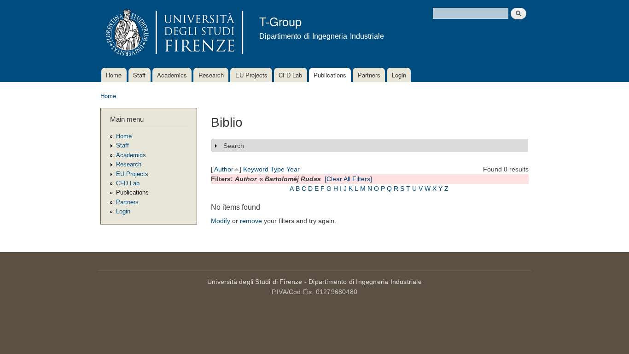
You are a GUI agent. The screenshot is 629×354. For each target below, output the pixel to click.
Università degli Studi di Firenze (255, 281)
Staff (139, 75)
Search (233, 145)
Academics (172, 75)
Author (223, 169)
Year (293, 169)
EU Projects (251, 75)
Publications (330, 75)
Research (211, 75)
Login (399, 75)
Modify (220, 220)
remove (251, 220)
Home (114, 75)
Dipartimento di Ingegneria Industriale (365, 281)
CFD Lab (290, 75)
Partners (369, 75)
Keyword (255, 169)
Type (277, 169)
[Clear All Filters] (348, 179)
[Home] (172, 34)
